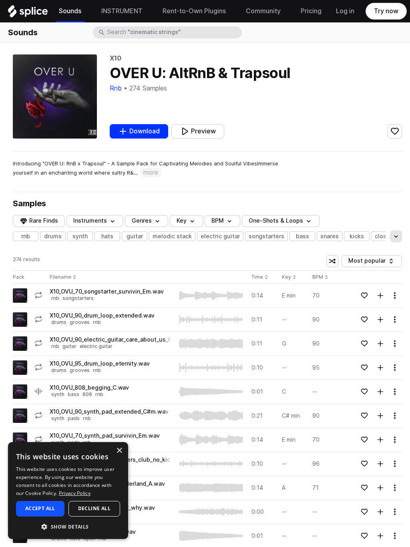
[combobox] (173, 32)
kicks (357, 236)
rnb (25, 236)
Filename (60, 277)
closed (384, 236)
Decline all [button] (94, 508)
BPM (217, 220)
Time (259, 277)
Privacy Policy (74, 493)
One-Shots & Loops (276, 220)
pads (74, 418)
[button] (68, 526)
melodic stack (172, 236)
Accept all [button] (40, 508)
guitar (135, 236)
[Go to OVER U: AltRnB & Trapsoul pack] (20, 295)
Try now (386, 11)
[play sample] (211, 295)
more (150, 172)
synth (80, 236)
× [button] (119, 451)
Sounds (23, 32)
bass (302, 236)
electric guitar (220, 236)
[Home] (28, 13)
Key (289, 277)
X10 (115, 58)
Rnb (116, 88)
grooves (80, 322)
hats (107, 236)
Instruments (90, 220)
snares (329, 236)
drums (53, 236)
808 (87, 394)
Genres (142, 220)
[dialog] (68, 490)
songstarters (266, 236)
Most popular (370, 262)
